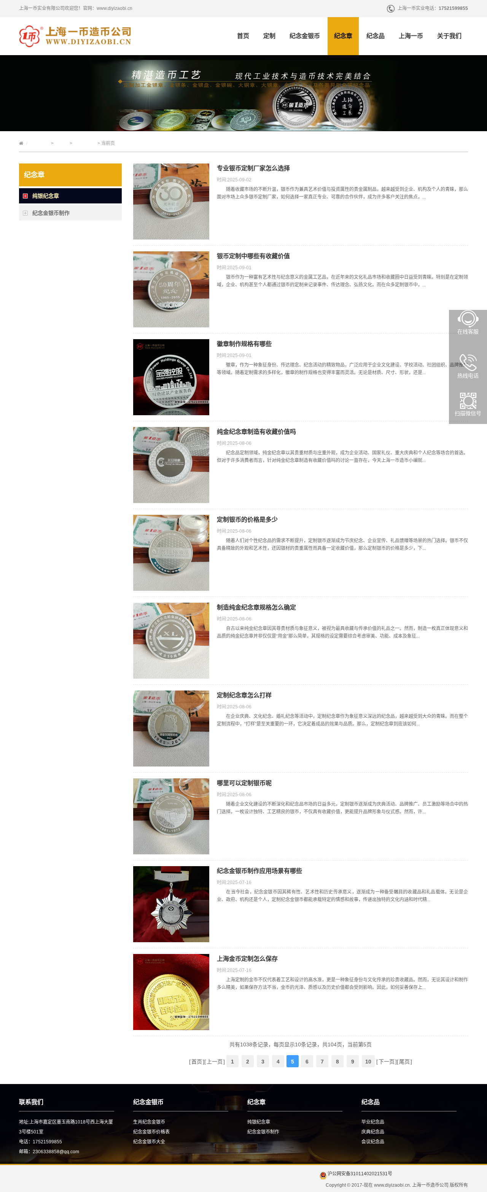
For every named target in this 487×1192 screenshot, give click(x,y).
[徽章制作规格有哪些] (171, 411)
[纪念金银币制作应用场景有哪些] (171, 938)
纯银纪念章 (84, 143)
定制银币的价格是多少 (247, 519)
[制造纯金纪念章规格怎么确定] (171, 675)
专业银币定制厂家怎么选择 (253, 168)
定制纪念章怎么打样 (244, 695)
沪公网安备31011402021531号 (359, 1173)
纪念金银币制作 (51, 213)
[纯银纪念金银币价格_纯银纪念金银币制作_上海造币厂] (243, 127)
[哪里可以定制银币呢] (171, 850)
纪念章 (343, 36)
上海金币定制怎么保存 (247, 959)
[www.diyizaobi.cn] (75, 46)
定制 (269, 36)
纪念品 (375, 36)
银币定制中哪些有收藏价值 (253, 256)
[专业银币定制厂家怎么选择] (171, 235)
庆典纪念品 (372, 1132)
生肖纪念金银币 (149, 1122)
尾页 (404, 1062)
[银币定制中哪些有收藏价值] (171, 323)
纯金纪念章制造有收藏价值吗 (256, 432)
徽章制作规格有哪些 (244, 344)
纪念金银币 (305, 36)
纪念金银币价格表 (151, 1132)
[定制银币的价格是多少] (171, 587)
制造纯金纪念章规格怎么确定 (256, 607)
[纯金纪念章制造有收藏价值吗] (171, 499)
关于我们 (449, 36)
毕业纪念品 (372, 1122)
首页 (243, 36)
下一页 (387, 1062)
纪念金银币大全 (149, 1141)
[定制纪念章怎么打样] (171, 762)
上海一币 (411, 36)
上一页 (215, 1062)
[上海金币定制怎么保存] (171, 1026)
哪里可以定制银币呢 (244, 783)
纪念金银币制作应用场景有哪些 (259, 871)
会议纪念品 (372, 1141)
